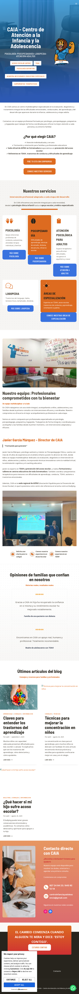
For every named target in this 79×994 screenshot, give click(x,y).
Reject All (27, 979)
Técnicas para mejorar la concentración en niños (60, 725)
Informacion (28, 714)
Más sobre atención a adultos (65, 270)
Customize (11, 979)
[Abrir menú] (76, 3)
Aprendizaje (8, 714)
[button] (73, 988)
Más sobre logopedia (20, 308)
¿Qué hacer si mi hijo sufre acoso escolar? (17, 806)
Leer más (8, 760)
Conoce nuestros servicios (39, 171)
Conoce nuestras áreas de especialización (58, 317)
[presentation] (18, 697)
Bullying (6, 797)
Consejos (17, 714)
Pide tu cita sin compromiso (39, 161)
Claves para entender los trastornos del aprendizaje (15, 725)
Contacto (57, 971)
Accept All (19, 985)
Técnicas (56, 714)
